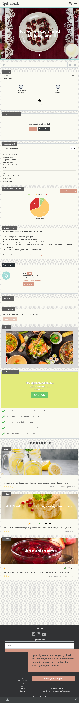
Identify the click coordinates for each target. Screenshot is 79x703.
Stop (2, 347)
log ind (33, 129)
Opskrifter (10, 3)
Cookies (22, 688)
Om (22, 678)
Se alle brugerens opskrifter (32, 280)
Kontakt (22, 683)
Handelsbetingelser (57, 688)
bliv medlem (44, 129)
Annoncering (22, 681)
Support (22, 686)
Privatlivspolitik (56, 686)
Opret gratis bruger (53, 678)
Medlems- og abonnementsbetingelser (56, 691)
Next (73, 347)
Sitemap (22, 691)
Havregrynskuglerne (38, 255)
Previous (5, 347)
